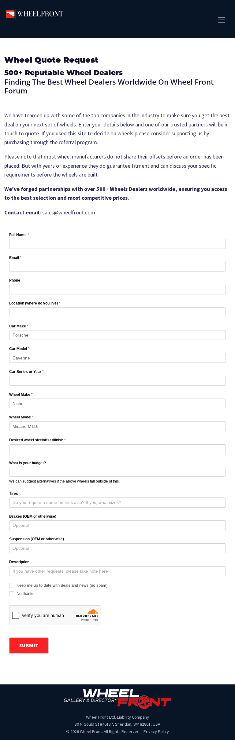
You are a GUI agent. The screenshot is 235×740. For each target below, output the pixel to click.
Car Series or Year (26, 372)
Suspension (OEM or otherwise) (36, 539)
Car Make (18, 326)
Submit (29, 645)
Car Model (19, 349)
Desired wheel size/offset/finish (37, 440)
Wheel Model (21, 417)
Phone (14, 280)
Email (15, 258)
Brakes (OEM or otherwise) (32, 516)
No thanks (25, 593)
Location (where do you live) (34, 303)
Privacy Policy (156, 731)
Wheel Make (21, 394)
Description (19, 562)
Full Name (19, 235)
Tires (13, 493)
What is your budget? (27, 463)
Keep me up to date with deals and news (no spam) (61, 585)
